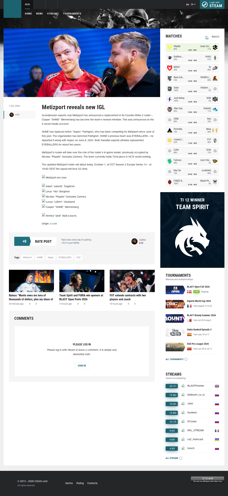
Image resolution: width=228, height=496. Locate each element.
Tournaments (72, 13)
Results (215, 37)
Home (28, 13)
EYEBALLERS (65, 258)
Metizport (27, 258)
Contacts (92, 483)
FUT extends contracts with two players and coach (128, 297)
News (27, 4)
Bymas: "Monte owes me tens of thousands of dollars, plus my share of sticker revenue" (31, 297)
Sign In (82, 365)
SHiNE (40, 258)
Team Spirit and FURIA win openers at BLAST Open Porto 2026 (81, 297)
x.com (53, 224)
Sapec (51, 258)
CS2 (78, 258)
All (207, 37)
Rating (80, 483)
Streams (53, 13)
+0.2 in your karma (70, 243)
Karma (69, 483)
